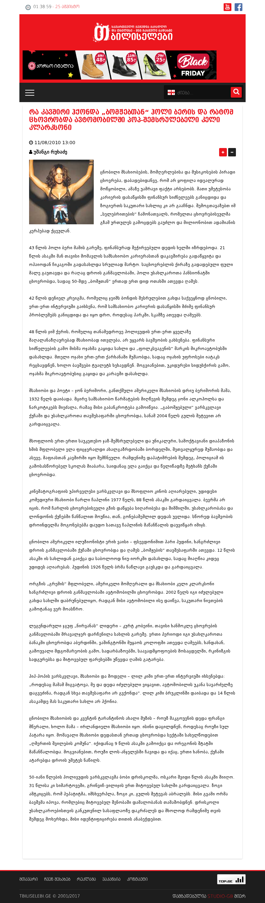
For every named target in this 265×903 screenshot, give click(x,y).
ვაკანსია (111, 879)
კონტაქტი (137, 879)
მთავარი (28, 879)
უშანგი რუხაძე (50, 152)
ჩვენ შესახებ (57, 879)
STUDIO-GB (220, 896)
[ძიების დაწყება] (236, 92)
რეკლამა (86, 879)
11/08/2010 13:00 (54, 142)
